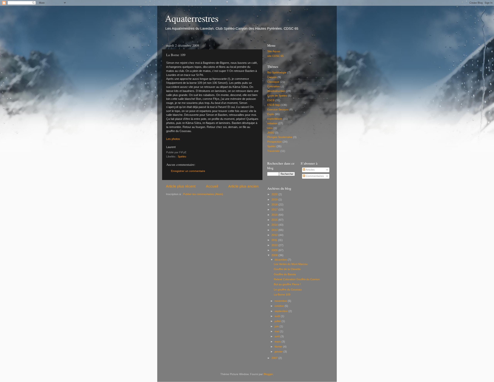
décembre (281, 259)
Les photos (173, 139)
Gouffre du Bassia (285, 274)
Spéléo (182, 156)
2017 (275, 209)
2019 (275, 199)
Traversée (273, 151)
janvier (279, 351)
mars (278, 341)
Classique (273, 81)
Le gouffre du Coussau (288, 289)
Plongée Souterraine (279, 137)
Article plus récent (180, 186)
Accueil (212, 186)
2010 (275, 245)
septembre (281, 311)
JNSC (270, 132)
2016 (275, 214)
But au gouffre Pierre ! (287, 284)
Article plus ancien (243, 186)
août (278, 316)
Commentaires (314, 176)
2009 (275, 250)
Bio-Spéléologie (276, 72)
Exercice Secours (277, 109)
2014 (275, 224)
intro (270, 128)
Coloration (273, 86)
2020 (275, 194)
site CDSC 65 (275, 56)
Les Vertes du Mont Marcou (291, 264)
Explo (270, 114)
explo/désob (274, 118)
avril (277, 336)
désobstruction (276, 91)
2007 (275, 358)
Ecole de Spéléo (277, 95)
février (279, 346)
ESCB (270, 100)
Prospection (274, 141)
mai (277, 331)
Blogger (268, 374)
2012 (275, 235)
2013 (275, 230)
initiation (272, 123)
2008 (275, 255)
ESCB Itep (273, 104)
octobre (280, 306)
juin (277, 326)
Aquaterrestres (192, 18)
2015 (275, 219)
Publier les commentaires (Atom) (203, 194)
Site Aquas (273, 51)
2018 (275, 204)
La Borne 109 (282, 294)
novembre (281, 301)
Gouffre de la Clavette (287, 269)
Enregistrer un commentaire (188, 171)
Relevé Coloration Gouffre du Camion (297, 279)
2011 (275, 240)
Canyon (272, 77)
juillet (278, 321)
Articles (310, 169)
